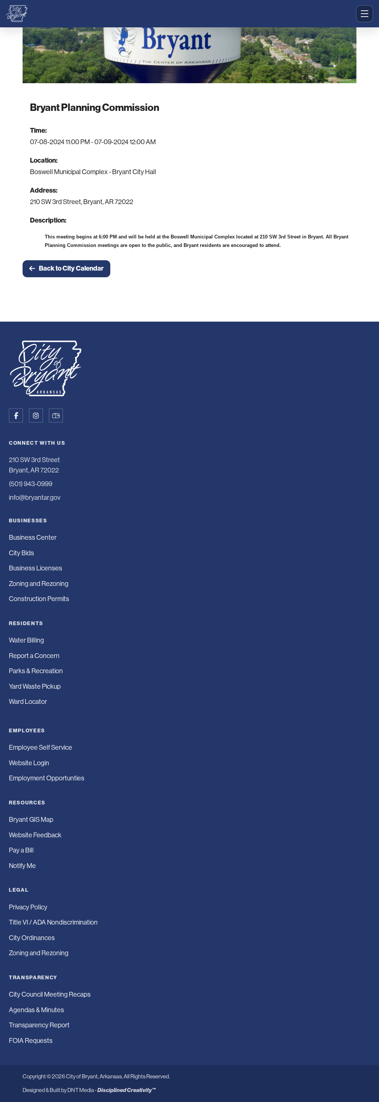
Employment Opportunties (46, 778)
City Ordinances (32, 938)
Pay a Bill (21, 850)
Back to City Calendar (71, 268)
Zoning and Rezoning (38, 583)
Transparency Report (39, 1025)
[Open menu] (364, 13)
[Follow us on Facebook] (16, 415)
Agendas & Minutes (36, 1010)
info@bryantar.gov (34, 497)
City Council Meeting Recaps (50, 994)
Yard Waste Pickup (35, 686)
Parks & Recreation (36, 671)
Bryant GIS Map (31, 819)
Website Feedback (35, 835)
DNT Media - (111, 1090)
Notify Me (22, 865)
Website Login (29, 763)
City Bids (21, 553)
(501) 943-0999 (30, 484)
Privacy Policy (28, 907)
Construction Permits (39, 599)
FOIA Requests (31, 1040)
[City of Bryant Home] (179, 13)
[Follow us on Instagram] (36, 415)
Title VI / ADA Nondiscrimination (53, 922)
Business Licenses (35, 568)
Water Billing (26, 640)
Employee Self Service (40, 747)
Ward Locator (28, 701)
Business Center (33, 537)
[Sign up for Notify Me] (56, 415)
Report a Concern (34, 655)
